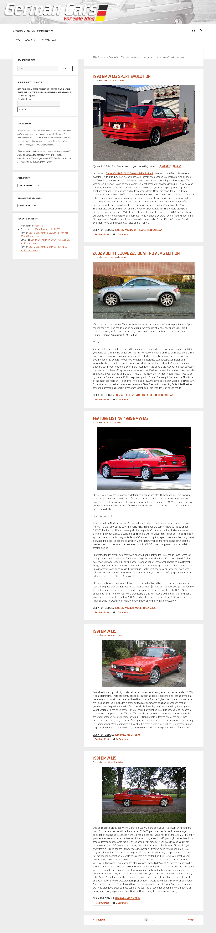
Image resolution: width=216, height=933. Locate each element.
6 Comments (122, 612)
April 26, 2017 (107, 422)
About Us (30, 40)
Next (190, 919)
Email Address (24, 99)
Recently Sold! (48, 40)
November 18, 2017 (109, 257)
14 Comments (123, 739)
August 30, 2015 (108, 762)
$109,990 (164, 166)
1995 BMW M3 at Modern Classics (135, 608)
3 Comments (122, 903)
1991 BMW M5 (104, 631)
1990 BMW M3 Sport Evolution (122, 76)
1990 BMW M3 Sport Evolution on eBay (138, 230)
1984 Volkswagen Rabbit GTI (47, 229)
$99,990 (177, 166)
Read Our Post (103, 235)
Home (17, 40)
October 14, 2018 (108, 80)
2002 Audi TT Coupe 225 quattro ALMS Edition (136, 253)
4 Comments (122, 234)
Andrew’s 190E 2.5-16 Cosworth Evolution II (129, 173)
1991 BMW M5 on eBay (127, 735)
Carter (121, 80)
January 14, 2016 (108, 635)
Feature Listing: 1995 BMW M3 (120, 418)
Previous (100, 919)
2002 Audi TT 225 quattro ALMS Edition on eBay (144, 395)
